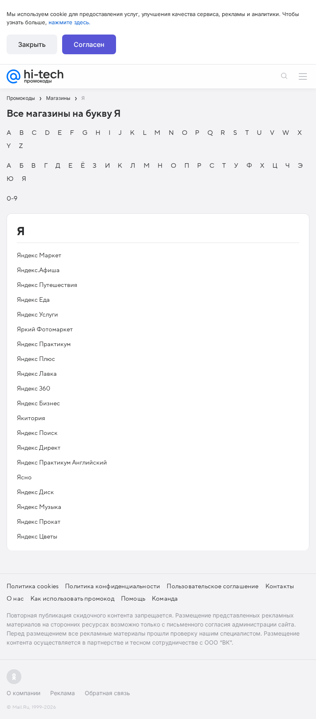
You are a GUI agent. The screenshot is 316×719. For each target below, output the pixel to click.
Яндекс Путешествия (47, 285)
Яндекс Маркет (39, 255)
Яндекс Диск (35, 492)
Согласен (89, 44)
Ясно (24, 477)
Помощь (133, 598)
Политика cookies (32, 586)
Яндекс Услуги (37, 314)
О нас (15, 598)
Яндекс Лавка (37, 373)
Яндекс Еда (33, 299)
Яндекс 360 (33, 388)
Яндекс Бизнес (38, 403)
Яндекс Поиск (37, 433)
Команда (165, 598)
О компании (23, 692)
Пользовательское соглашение (212, 586)
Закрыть (32, 44)
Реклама (62, 692)
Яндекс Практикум (44, 344)
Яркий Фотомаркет (45, 329)
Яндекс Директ (38, 447)
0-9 (12, 198)
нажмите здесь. (70, 22)
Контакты (279, 586)
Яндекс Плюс (36, 359)
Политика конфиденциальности (112, 586)
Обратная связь (107, 692)
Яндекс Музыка (39, 507)
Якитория (31, 418)
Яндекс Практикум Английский (62, 462)
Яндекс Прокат (38, 521)
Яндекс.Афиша (38, 270)
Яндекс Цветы (37, 536)
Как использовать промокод (72, 598)
